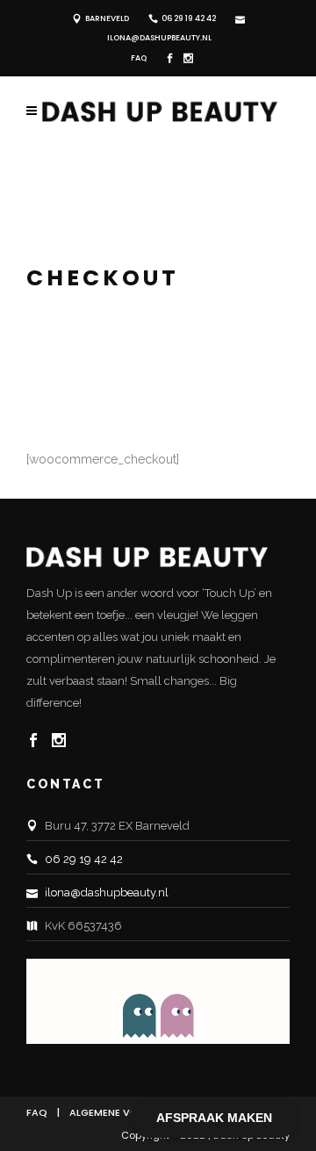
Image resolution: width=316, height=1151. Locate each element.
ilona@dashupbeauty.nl (159, 37)
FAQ (139, 58)
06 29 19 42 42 (189, 18)
